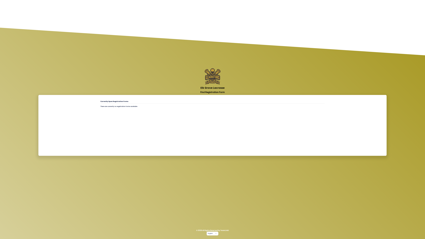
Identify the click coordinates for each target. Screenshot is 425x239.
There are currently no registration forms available (118, 106)
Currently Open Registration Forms (114, 101)
